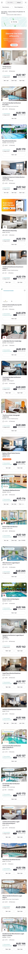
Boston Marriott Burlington (14, 599)
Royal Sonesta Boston (14, 141)
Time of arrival (5, 7)
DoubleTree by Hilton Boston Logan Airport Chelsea (14, 935)
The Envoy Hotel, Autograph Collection (14, 416)
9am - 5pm (14, 118)
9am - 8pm (14, 504)
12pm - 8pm (21, 80)
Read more (14, 45)
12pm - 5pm (19, 949)
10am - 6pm (14, 80)
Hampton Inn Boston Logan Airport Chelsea (14, 636)
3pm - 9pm (20, 282)
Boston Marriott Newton (14, 527)
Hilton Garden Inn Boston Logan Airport (14, 897)
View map (15, 22)
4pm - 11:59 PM (22, 540)
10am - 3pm (14, 430)
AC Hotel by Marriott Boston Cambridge (14, 785)
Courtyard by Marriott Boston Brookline (14, 104)
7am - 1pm (6, 540)
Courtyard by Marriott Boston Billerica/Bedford (14, 747)
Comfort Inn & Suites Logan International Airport (14, 823)
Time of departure (18, 7)
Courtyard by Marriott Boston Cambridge (14, 378)
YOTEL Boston (14, 67)
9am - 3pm (8, 687)
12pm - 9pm (20, 392)
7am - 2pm (8, 468)
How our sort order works (13, 14)
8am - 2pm (6, 504)
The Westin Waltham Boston (14, 491)
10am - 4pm (14, 154)
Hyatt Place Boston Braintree (14, 674)
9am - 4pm (14, 354)
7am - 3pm (6, 192)
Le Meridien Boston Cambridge (14, 341)
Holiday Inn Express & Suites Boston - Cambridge (14, 178)
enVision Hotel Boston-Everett (14, 710)
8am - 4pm (6, 80)
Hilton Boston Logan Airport (14, 563)
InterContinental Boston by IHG (14, 305)
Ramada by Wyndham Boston (14, 860)
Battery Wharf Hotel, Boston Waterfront (14, 454)
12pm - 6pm (20, 650)
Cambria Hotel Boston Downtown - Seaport (14, 268)
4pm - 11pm (21, 723)
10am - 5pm (8, 282)
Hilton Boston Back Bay (14, 231)
